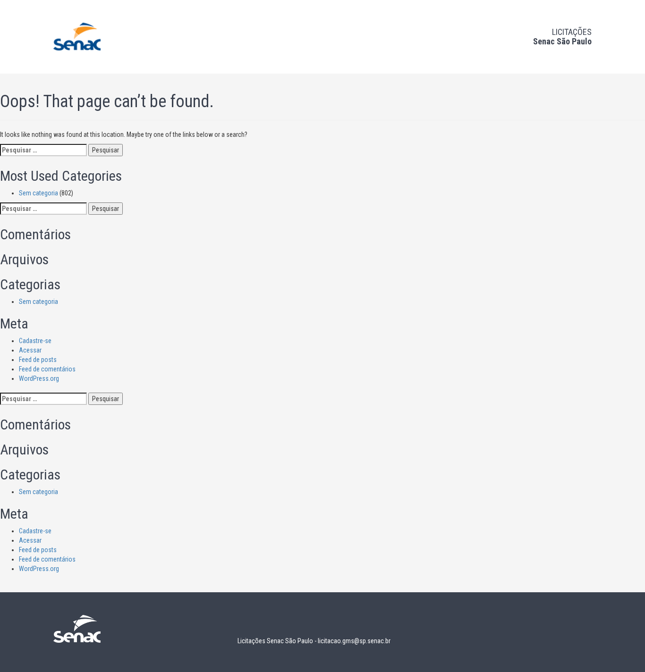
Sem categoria (38, 193)
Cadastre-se (35, 340)
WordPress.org (39, 378)
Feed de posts (38, 359)
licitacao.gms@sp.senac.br (354, 641)
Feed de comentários (47, 369)
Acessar (30, 350)
